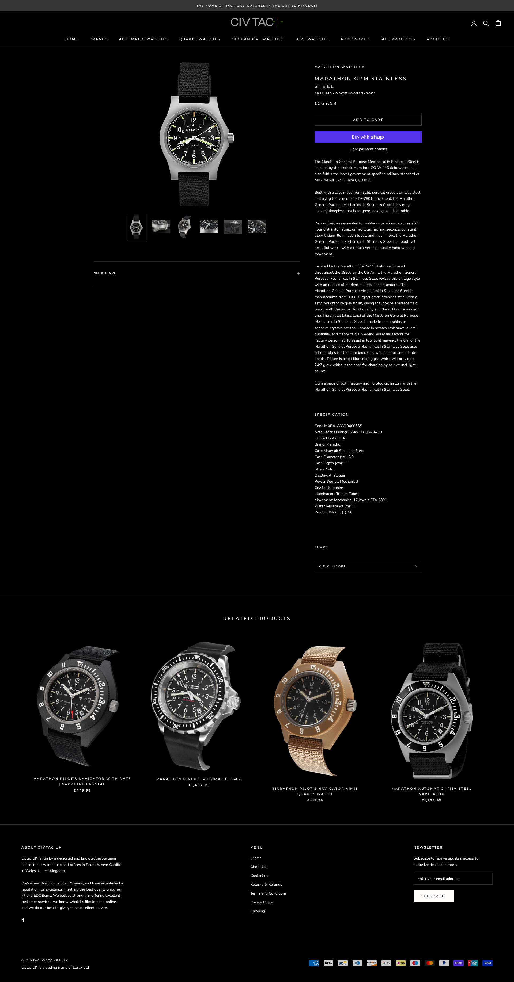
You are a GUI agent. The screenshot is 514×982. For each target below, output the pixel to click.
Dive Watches (312, 39)
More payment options (368, 149)
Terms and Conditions (268, 893)
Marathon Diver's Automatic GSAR (198, 779)
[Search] (486, 23)
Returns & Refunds (266, 884)
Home (71, 39)
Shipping (104, 273)
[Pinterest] (347, 545)
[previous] (17, 716)
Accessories (356, 39)
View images (332, 566)
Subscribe (433, 896)
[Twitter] (340, 545)
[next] (497, 716)
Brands (99, 39)
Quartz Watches (199, 39)
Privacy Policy (261, 902)
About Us (438, 39)
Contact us (259, 875)
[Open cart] (498, 23)
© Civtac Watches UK (44, 960)
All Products (398, 39)
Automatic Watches (143, 39)
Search (256, 858)
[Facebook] (333, 545)
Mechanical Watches (258, 39)
